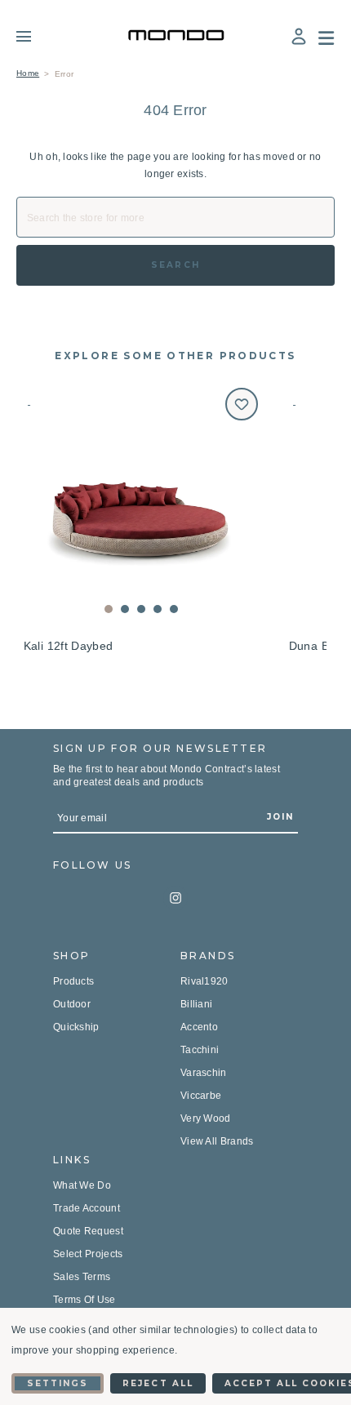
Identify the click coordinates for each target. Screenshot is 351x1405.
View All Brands (217, 1141)
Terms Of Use (84, 1299)
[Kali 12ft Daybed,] (141, 505)
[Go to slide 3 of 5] (141, 609)
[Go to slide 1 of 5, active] (108, 609)
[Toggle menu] (35, 36)
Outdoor (72, 1004)
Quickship (76, 1027)
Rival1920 (204, 981)
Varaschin (203, 1072)
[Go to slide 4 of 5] (157, 609)
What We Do (82, 1185)
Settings (57, 1383)
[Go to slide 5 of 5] (174, 609)
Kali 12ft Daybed (68, 645)
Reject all (157, 1383)
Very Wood (205, 1118)
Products (73, 981)
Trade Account (86, 1208)
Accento (199, 1027)
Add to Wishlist (241, 404)
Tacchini (199, 1050)
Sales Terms (81, 1277)
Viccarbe (200, 1095)
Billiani (196, 1004)
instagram (175, 898)
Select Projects (88, 1254)
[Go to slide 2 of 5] (125, 609)
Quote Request (88, 1231)
